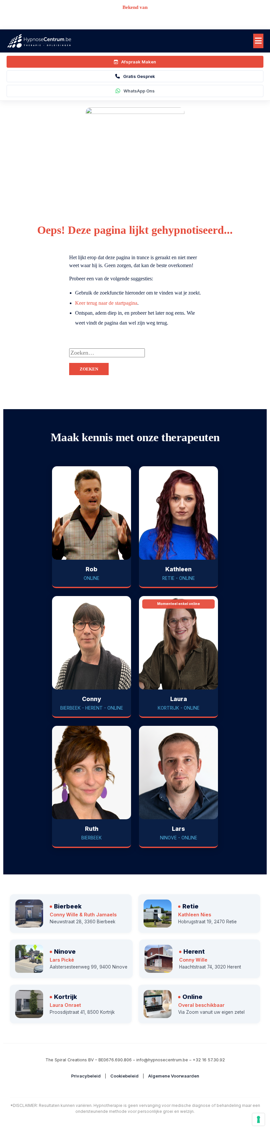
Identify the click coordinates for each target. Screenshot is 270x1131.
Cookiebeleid (124, 1076)
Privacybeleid (86, 1076)
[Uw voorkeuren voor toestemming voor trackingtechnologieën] (258, 1119)
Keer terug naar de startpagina (106, 303)
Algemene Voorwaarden (173, 1076)
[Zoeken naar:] (168, 352)
